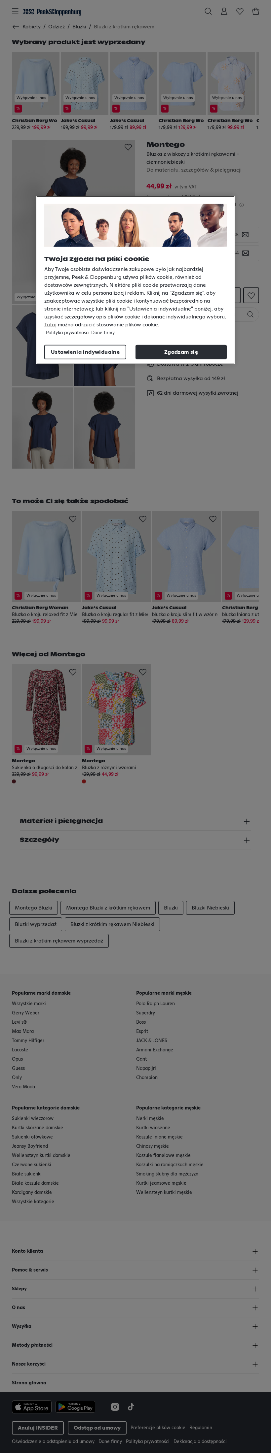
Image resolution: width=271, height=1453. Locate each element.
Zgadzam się (181, 352)
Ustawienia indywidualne (85, 352)
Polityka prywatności (68, 333)
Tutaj (50, 324)
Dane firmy (103, 333)
